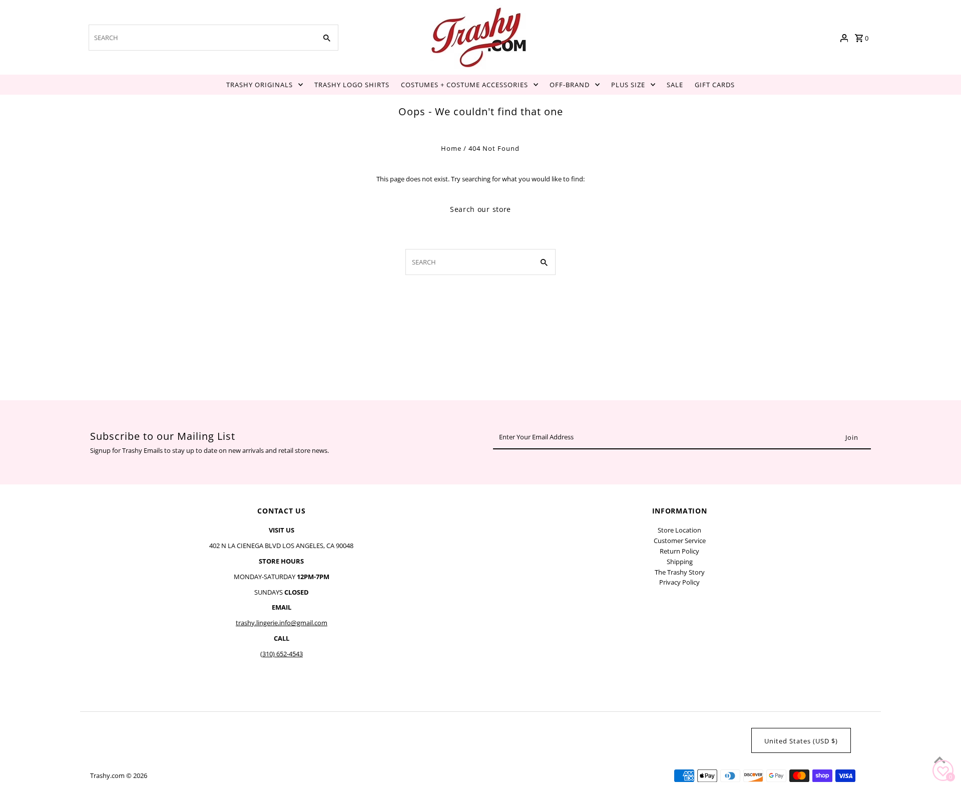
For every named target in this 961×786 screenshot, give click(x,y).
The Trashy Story (680, 572)
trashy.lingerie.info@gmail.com (281, 622)
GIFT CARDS (715, 84)
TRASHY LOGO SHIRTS (351, 84)
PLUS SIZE (628, 84)
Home (451, 148)
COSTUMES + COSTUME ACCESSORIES (464, 84)
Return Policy (679, 551)
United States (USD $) (801, 740)
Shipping (680, 561)
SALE (675, 84)
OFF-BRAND (570, 84)
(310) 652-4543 (281, 653)
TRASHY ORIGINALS (259, 84)
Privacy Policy (679, 582)
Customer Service (680, 540)
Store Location (679, 530)
